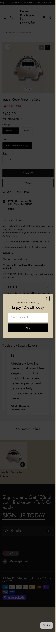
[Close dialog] (45, 298)
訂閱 (27, 329)
